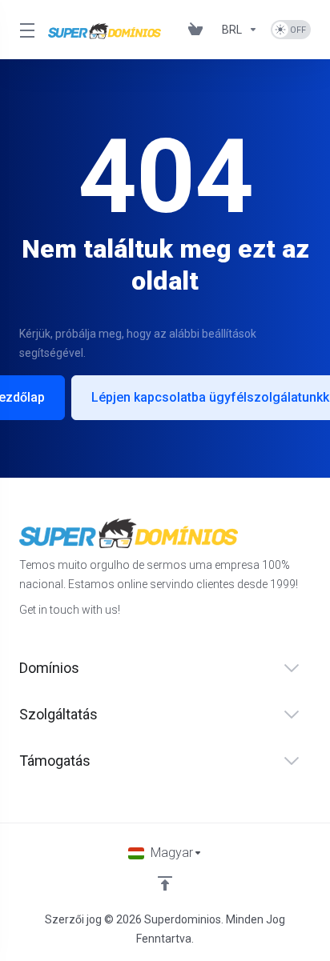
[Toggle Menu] (24, 29)
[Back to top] (165, 883)
